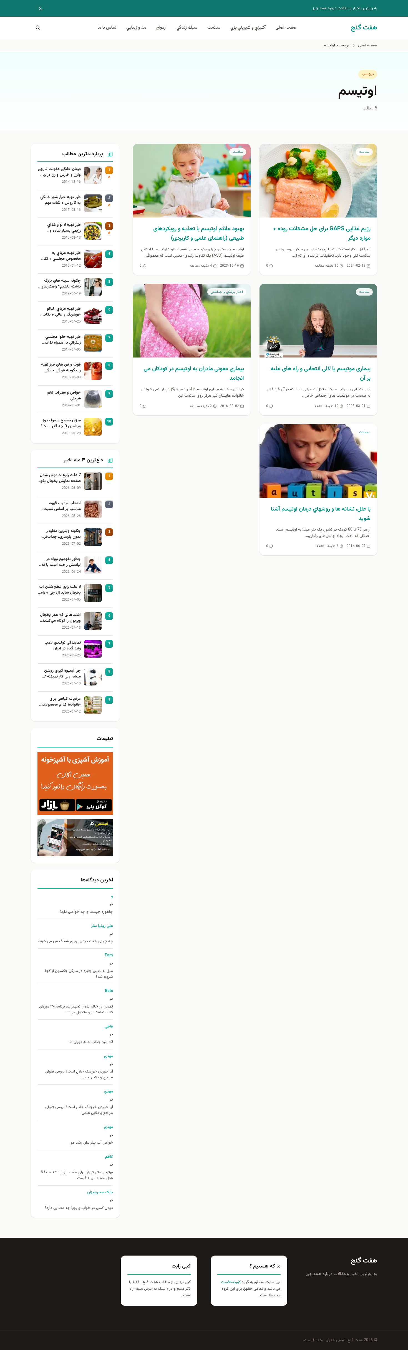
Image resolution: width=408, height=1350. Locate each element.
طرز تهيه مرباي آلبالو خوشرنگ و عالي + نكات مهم (61, 312)
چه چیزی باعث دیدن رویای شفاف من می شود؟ (75, 941)
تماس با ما (107, 27)
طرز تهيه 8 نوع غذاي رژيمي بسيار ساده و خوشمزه (64, 228)
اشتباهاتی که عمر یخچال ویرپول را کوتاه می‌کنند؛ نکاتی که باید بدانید (60, 618)
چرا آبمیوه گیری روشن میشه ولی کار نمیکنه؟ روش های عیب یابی (62, 674)
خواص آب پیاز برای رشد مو (91, 1143)
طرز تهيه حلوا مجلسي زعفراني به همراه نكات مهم (63, 340)
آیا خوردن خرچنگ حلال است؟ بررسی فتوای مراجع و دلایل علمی (79, 1075)
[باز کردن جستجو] (37, 28)
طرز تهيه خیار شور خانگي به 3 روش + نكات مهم (60, 200)
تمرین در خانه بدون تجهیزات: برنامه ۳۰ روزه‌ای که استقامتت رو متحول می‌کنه (76, 1010)
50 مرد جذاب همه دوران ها (91, 1042)
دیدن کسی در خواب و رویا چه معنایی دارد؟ (79, 1208)
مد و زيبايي (136, 27)
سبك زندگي (187, 27)
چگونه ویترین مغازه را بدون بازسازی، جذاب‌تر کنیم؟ (62, 534)
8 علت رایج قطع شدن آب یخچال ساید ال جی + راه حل (60, 590)
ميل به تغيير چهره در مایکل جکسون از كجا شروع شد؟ (79, 974)
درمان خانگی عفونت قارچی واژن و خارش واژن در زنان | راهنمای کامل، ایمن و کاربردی (59, 172)
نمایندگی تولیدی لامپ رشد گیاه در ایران (62, 646)
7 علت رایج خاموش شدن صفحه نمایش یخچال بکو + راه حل (60, 478)
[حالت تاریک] (37, 8)
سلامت (213, 27)
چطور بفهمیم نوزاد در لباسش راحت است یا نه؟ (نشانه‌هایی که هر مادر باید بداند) (60, 562)
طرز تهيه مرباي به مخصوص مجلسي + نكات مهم (60, 256)
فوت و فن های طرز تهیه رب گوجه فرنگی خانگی (61, 368)
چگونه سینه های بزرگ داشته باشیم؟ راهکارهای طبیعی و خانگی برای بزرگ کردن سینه (60, 284)
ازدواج (161, 27)
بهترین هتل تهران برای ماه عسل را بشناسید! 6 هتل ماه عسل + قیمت (77, 1175)
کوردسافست (231, 1282)
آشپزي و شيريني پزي (248, 27)
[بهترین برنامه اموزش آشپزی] (75, 783)
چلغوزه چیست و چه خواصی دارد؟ (86, 912)
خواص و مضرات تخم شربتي (64, 396)
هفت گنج (364, 1261)
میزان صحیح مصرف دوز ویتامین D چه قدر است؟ (61, 423)
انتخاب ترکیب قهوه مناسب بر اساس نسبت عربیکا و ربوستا (62, 506)
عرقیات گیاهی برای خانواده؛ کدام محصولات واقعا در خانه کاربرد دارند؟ (60, 702)
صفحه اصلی (286, 27)
